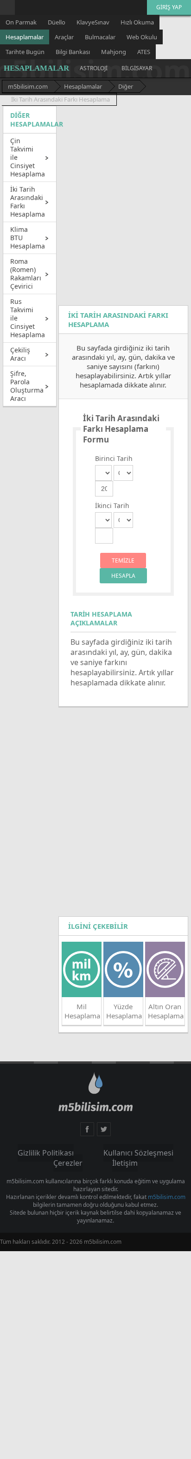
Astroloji (94, 68)
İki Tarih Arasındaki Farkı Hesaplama (27, 201)
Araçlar (64, 37)
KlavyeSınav (92, 22)
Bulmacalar (100, 37)
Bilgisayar (136, 68)
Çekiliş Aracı (20, 354)
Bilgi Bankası (73, 52)
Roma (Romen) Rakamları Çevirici (25, 274)
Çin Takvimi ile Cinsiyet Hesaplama (27, 157)
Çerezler (136, 1153)
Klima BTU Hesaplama (27, 237)
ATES (143, 52)
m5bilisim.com (28, 86)
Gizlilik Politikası (25, 1153)
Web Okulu (142, 37)
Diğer (125, 86)
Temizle (123, 560)
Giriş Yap (169, 7)
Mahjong (113, 52)
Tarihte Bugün (25, 52)
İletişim (169, 1153)
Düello (56, 22)
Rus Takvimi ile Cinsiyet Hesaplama (27, 318)
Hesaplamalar (25, 37)
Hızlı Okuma (137, 22)
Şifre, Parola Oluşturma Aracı (27, 386)
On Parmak (21, 22)
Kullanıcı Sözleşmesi (86, 1153)
